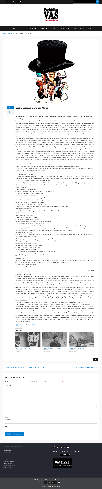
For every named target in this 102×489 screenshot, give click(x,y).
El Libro (54, 28)
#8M (75, 28)
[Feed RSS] (17, 1)
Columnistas (32, 28)
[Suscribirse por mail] (20, 1)
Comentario (9, 385)
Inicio (13, 28)
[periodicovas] (14, 1)
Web (6, 426)
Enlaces (90, 28)
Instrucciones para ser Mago (23, 348)
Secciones (44, 28)
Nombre (8, 410)
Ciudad (22, 28)
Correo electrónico (8, 418)
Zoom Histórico (66, 28)
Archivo (82, 28)
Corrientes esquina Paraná (76, 348)
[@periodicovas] (7, 1)
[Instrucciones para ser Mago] (27, 339)
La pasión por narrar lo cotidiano (51, 348)
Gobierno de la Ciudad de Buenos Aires (66, 451)
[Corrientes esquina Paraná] (81, 339)
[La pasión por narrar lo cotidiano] (54, 339)
